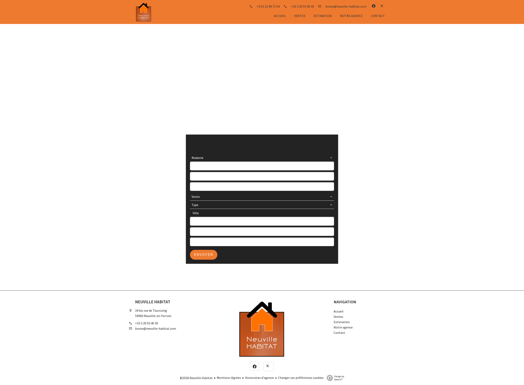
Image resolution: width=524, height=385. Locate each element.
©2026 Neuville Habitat (196, 378)
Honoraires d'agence (259, 378)
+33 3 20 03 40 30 (146, 323)
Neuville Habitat (152, 302)
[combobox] (262, 158)
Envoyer (203, 254)
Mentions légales (229, 378)
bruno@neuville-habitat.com (155, 328)
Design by (339, 378)
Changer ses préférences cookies (301, 378)
